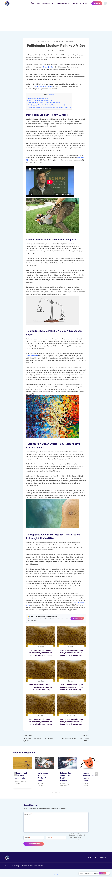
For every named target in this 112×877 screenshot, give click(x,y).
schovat (51, 95)
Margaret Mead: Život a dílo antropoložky (21, 775)
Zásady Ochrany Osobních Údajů (32, 866)
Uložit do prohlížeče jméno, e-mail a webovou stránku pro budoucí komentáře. (78, 835)
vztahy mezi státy (32, 356)
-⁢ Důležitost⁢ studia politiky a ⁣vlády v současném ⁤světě (43, 103)
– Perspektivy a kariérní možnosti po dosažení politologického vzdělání (49, 107)
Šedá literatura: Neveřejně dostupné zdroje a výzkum (38, 738)
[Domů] (38, 41)
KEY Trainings (53, 50)
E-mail (49, 838)
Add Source (102, 873)
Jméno (27, 838)
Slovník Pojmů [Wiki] (64, 3)
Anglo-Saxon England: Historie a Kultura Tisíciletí (75, 738)
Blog (38, 3)
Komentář (28, 814)
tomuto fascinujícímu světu (44, 86)
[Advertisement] (56, 19)
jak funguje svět (47, 67)
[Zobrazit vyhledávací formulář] (105, 3)
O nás (85, 3)
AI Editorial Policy (56, 875)
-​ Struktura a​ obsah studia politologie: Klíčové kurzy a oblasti (46, 105)
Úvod (32, 3)
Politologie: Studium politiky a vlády (38, 98)
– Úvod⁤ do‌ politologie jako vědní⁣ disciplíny (40, 101)
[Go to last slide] (15, 774)
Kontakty (97, 3)
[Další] (96, 774)
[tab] (52, 792)
